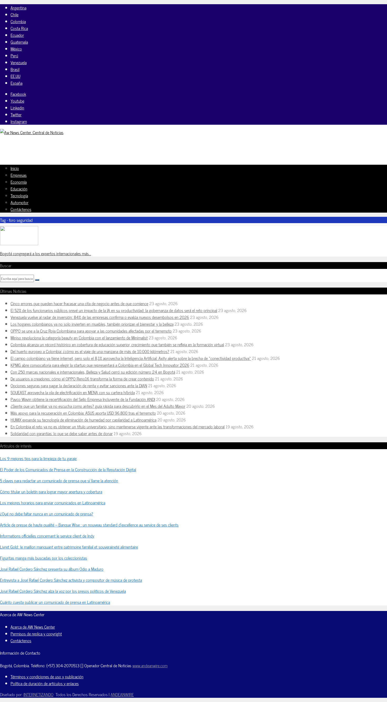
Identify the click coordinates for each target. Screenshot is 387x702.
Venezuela (19, 62)
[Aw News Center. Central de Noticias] (31, 132)
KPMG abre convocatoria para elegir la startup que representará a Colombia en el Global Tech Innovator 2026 (100, 365)
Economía (19, 181)
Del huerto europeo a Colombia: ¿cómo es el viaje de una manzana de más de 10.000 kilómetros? (90, 351)
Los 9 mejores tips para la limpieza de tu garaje (38, 458)
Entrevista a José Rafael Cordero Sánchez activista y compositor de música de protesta (71, 579)
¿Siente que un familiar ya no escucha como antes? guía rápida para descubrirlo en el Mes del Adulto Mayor (98, 406)
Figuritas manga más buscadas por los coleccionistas (43, 557)
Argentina (18, 7)
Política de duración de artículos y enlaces (45, 683)
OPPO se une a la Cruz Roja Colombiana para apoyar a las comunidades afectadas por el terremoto (91, 330)
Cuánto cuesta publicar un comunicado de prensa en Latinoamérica (55, 602)
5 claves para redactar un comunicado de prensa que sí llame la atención (59, 480)
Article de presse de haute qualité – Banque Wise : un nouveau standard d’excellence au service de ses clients (89, 524)
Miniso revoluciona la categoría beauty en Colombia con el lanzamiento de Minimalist (79, 337)
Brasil (15, 69)
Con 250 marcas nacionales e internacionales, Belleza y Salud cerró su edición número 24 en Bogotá (93, 371)
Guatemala (19, 41)
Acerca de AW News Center (33, 626)
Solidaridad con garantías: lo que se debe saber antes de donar (62, 433)
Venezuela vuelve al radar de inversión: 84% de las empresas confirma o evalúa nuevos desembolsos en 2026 (100, 317)
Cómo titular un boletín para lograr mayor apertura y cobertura (51, 491)
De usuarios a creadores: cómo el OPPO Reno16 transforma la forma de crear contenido (82, 378)
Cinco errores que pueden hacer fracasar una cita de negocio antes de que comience (79, 303)
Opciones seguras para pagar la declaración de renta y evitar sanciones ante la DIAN (79, 385)
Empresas (19, 175)
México (16, 48)
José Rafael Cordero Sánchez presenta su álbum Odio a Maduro (51, 568)
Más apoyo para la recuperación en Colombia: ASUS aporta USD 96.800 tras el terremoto (83, 412)
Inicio (15, 168)
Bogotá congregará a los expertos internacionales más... (45, 253)
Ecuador (17, 35)
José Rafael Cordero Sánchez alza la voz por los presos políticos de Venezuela (63, 591)
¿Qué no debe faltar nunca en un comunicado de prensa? (46, 513)
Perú (14, 55)
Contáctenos (21, 209)
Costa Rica (19, 28)
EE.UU (15, 76)
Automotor (19, 202)
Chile (14, 14)
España (16, 82)
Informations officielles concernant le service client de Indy (47, 535)
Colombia (18, 21)
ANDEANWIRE (122, 694)
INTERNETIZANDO (38, 694)
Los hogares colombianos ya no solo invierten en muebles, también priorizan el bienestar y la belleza (92, 323)
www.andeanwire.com (149, 665)
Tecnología (19, 195)
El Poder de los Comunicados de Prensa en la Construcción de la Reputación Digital (68, 469)
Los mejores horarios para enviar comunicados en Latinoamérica (52, 502)
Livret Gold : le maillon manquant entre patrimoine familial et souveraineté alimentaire (69, 546)
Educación (19, 188)
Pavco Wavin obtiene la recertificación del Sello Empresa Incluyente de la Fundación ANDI (83, 399)
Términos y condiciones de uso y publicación (47, 676)
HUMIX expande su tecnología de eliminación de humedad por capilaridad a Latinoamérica (83, 419)
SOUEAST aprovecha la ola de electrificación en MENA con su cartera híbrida (73, 392)
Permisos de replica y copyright (36, 633)
